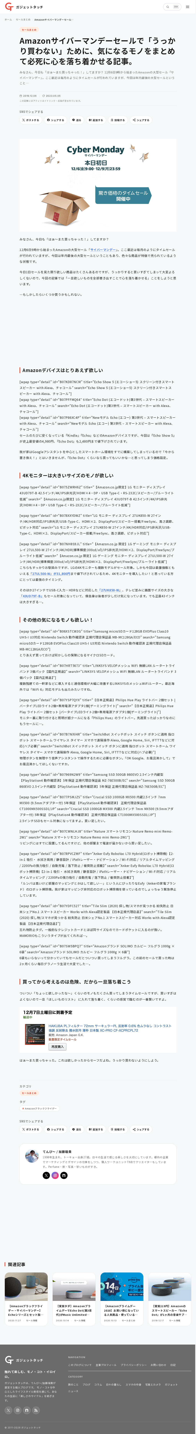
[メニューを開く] (187, 7)
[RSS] (36, 1410)
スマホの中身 (133, 1384)
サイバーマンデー (103, 249)
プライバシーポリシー (134, 1365)
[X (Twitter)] (46, 1175)
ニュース (73, 1391)
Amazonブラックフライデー (41, 1108)
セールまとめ (23, 19)
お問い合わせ (159, 1365)
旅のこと (73, 1384)
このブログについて (80, 1365)
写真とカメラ (153, 1384)
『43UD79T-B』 (32, 596)
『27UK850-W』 (110, 590)
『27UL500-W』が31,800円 (49, 573)
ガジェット (171, 1384)
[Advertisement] (98, 328)
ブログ (86, 1384)
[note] (64, 1175)
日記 (173, 1365)
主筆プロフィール (106, 1365)
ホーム (8, 19)
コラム (98, 1384)
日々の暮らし (114, 1384)
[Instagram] (55, 1175)
